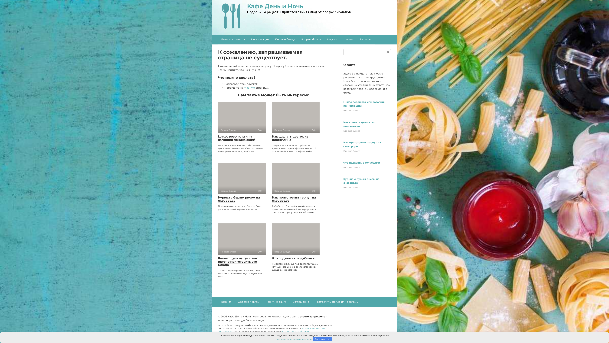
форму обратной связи (295, 331)
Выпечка (365, 39)
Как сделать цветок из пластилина (290, 138)
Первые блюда (285, 39)
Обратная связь (248, 301)
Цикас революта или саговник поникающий (236, 138)
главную (249, 87)
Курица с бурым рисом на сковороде (239, 199)
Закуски (332, 39)
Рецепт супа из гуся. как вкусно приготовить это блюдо (238, 261)
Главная (226, 301)
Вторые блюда (311, 39)
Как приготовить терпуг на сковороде (294, 199)
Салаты (348, 39)
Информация (260, 39)
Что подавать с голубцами (293, 258)
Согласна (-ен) (322, 339)
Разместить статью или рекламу (336, 301)
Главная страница (233, 39)
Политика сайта (275, 301)
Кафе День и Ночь (275, 6)
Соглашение (301, 301)
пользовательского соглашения (294, 339)
